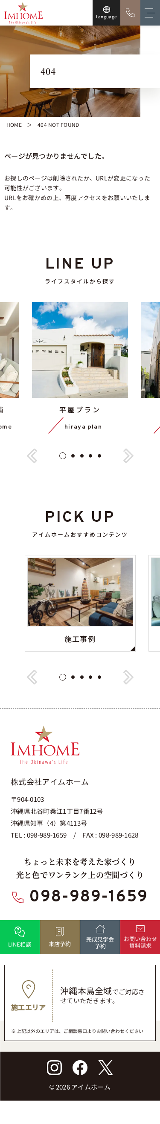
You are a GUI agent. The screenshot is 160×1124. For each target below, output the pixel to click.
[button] (32, 456)
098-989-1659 (88, 897)
